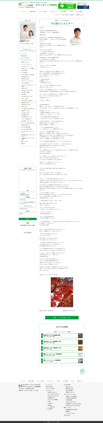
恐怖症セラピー (51, 397)
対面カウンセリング (52, 392)
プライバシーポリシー (70, 413)
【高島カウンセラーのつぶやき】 (73, 405)
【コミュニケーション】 (71, 401)
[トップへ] (82, 371)
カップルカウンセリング (53, 395)
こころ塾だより (51, 406)
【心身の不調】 (69, 399)
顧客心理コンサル (70, 388)
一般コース (50, 403)
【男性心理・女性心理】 (71, 398)
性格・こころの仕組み (71, 396)
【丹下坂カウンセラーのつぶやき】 (73, 403)
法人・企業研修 (69, 390)
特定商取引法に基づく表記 (71, 409)
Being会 (49, 405)
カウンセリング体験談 (53, 399)
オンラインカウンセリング (54, 393)
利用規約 (68, 411)
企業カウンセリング (70, 392)
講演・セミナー (69, 386)
